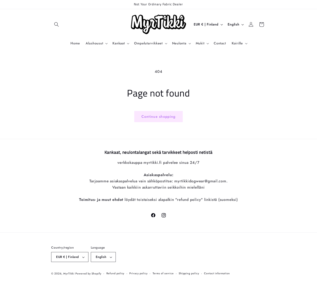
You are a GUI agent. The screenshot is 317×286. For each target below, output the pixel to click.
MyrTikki (68, 273)
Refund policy (115, 273)
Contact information (217, 273)
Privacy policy (138, 273)
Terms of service (163, 273)
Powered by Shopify (88, 273)
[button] (56, 24)
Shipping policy (189, 273)
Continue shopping (158, 116)
